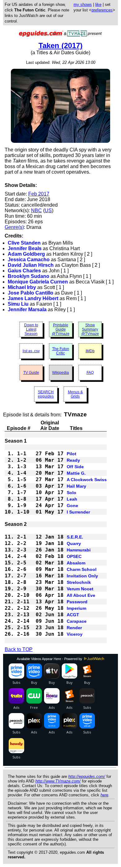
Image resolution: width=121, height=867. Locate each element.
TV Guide (31, 372)
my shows (83, 4)
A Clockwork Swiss (87, 479)
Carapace (77, 621)
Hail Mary (76, 486)
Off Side (75, 466)
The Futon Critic (60, 351)
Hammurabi (79, 549)
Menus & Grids (75, 394)
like (98, 4)
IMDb (90, 351)
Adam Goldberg (26, 254)
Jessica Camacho (29, 259)
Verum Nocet (80, 588)
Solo (71, 492)
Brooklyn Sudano (28, 276)
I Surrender (78, 512)
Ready (73, 460)
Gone (72, 505)
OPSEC (74, 556)
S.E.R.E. (75, 537)
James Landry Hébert (33, 298)
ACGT (73, 614)
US (48, 210)
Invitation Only (82, 575)
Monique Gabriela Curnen (38, 281)
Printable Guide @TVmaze (60, 329)
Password (77, 601)
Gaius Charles (24, 270)
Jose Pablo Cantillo (30, 292)
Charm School (81, 569)
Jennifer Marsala (27, 309)
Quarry (74, 543)
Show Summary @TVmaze (90, 329)
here (104, 795)
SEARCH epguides (46, 394)
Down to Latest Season (31, 329)
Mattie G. (76, 473)
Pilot (71, 453)
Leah (72, 499)
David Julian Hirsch (31, 265)
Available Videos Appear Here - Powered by (50, 659)
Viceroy (75, 634)
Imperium (76, 608)
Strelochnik (79, 582)
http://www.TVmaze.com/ (58, 781)
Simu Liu (18, 304)
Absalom (76, 562)
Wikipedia (60, 372)
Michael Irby (22, 287)
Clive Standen (24, 243)
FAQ (90, 372)
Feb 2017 (38, 193)
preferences (102, 10)
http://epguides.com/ (86, 776)
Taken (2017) (60, 45)
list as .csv (31, 351)
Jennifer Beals (25, 248)
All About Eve (81, 595)
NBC (36, 210)
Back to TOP (19, 649)
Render (74, 627)
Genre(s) (14, 227)
